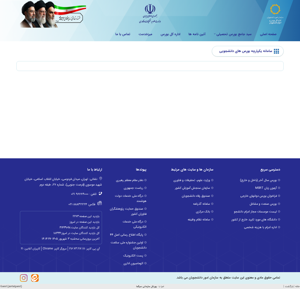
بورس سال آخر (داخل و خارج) (258, 180)
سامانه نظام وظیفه (199, 219)
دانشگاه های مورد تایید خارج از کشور (254, 219)
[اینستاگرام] (23, 278)
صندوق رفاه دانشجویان (196, 196)
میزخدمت (145, 34)
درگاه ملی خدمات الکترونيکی (134, 224)
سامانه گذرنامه (201, 204)
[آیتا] (35, 278)
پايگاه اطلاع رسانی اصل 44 (126, 235)
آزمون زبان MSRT (266, 188)
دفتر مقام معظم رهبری (129, 180)
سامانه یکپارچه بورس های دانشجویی (245, 51)
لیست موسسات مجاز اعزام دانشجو (255, 211)
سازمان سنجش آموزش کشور (192, 188)
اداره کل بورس (170, 34)
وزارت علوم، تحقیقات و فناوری (191, 180)
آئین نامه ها (197, 34)
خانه (297, 287)
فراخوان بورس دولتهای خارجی (258, 196)
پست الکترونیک (133, 255)
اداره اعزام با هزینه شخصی (260, 227)
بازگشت (289, 287)
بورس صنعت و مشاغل (263, 204)
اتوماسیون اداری (133, 263)
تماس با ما (122, 34)
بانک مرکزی (203, 211)
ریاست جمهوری (133, 188)
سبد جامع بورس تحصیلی (233, 34)
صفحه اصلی (268, 34)
